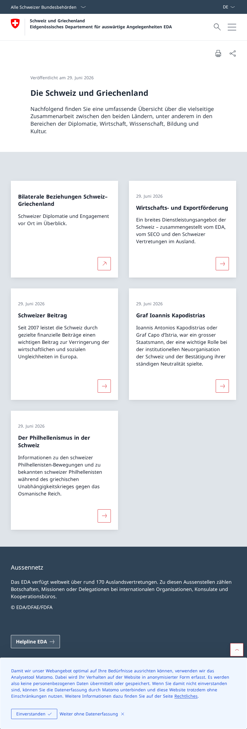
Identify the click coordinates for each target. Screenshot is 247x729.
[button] (236, 649)
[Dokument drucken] (218, 53)
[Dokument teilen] (232, 53)
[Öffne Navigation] (232, 27)
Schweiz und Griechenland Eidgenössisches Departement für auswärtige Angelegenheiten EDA (101, 23)
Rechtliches (186, 696)
